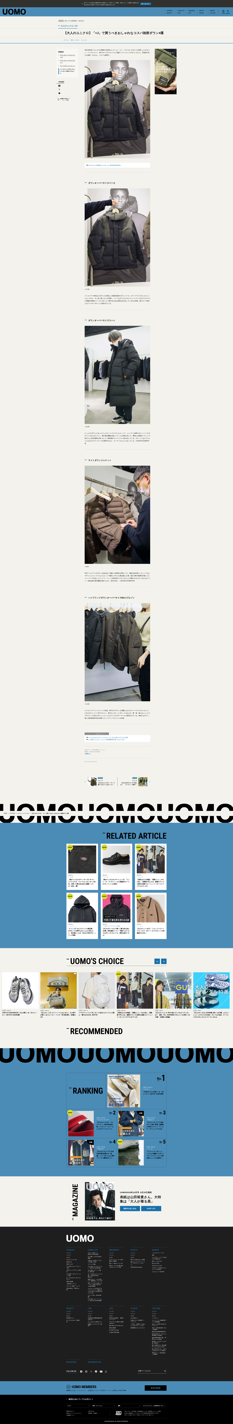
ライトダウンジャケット (67, 66)
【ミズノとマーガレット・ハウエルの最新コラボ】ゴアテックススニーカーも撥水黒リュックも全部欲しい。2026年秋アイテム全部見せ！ (155, 1155)
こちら (152, 1414)
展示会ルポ (151, 1119)
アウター (66, 40)
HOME (5, 813)
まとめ (71, 877)
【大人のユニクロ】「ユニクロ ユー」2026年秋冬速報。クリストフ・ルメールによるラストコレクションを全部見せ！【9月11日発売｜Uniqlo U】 (105, 1126)
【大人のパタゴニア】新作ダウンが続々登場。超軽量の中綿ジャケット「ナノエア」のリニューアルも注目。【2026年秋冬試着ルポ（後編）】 (155, 1126)
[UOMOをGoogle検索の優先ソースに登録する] (63, 99)
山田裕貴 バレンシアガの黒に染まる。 (117, 1012)
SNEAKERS (191, 10)
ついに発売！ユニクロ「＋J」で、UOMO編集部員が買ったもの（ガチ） (106, 739)
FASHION (169, 10)
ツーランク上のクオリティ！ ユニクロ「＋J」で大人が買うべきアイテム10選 (108, 737)
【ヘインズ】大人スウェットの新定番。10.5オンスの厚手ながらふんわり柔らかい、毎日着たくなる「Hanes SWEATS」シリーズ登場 (82, 932)
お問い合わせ (91, 1411)
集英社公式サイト (70, 1411)
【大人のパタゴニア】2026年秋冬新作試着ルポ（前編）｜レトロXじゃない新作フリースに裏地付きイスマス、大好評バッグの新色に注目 (105, 1155)
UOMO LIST (181, 10)
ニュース (106, 877)
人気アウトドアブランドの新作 (112, 926)
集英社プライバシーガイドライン (73, 1413)
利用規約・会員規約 (92, 1413)
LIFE (189, 13)
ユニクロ (84, 40)
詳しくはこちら (145, 3)
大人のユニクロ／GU (68, 26)
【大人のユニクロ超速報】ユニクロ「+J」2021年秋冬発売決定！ (104, 165)
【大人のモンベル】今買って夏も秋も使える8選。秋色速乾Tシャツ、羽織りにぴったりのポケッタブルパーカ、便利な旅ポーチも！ (116, 932)
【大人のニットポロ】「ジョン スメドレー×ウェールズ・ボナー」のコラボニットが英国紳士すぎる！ (150, 931)
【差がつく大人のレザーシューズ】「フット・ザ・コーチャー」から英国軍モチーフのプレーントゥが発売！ (116, 882)
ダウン (78, 40)
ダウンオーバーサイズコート (67, 61)
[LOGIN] (223, 11)
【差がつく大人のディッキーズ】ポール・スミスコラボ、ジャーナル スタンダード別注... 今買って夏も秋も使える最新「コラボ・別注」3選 (81, 883)
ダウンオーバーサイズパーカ (67, 56)
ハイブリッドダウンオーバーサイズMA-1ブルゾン (67, 71)
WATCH (201, 10)
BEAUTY (169, 13)
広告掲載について (70, 1415)
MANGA (212, 10)
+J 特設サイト (88, 753)
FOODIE (201, 13)
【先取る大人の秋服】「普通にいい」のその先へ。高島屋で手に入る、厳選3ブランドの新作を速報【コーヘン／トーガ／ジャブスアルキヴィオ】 (150, 883)
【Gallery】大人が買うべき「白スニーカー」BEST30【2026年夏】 (153, 1093)
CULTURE (212, 13)
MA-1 (72, 40)
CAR (179, 13)
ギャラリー (147, 1089)
